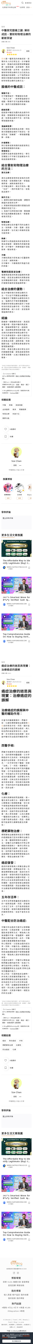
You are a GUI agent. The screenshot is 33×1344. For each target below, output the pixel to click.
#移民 (22, 1311)
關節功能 (5, 418)
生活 (3, 26)
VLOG (10, 1281)
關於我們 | (5, 1324)
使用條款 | (20, 1324)
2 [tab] (15, 14)
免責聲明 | (12, 1324)
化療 (14, 1049)
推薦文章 (17, 1281)
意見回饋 (12, 1285)
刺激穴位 (16, 414)
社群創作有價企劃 (9, 7)
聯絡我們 (20, 1327)
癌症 (4, 1040)
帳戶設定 (16, 1294)
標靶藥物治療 (7, 1045)
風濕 (14, 409)
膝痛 (3, 58)
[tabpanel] (16, 12)
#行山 (10, 1307)
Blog (16, 1322)
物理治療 (5, 414)
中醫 (4, 405)
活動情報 (18, 387)
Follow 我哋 (14, 393)
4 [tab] (21, 14)
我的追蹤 (12, 1298)
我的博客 (20, 1298)
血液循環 (5, 409)
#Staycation (13, 1311)
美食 (22, 384)
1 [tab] (12, 14)
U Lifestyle (8, 1320)
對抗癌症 (12, 1040)
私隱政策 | (28, 1324)
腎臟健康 (22, 409)
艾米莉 (19, 495)
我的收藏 (24, 1294)
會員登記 (28, 3)
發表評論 (8, 518)
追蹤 (28, 51)
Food (11, 1322)
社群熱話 (23, 7)
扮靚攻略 (10, 387)
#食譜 (21, 1307)
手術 (21, 1040)
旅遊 (17, 384)
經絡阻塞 (19, 405)
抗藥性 (18, 1045)
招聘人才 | (13, 1327)
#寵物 (4, 1307)
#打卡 (16, 1307)
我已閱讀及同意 (16, 1341)
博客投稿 (20, 1285)
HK (21, 1320)
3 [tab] (18, 14)
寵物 (3, 387)
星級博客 (25, 1281)
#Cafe (27, 1307)
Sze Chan (11, 47)
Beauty (26, 1320)
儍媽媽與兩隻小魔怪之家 (8, 495)
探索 (5, 1281)
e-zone (22, 1322)
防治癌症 (5, 1049)
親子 (27, 384)
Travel (16, 1320)
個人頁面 (8, 1294)
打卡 (12, 384)
